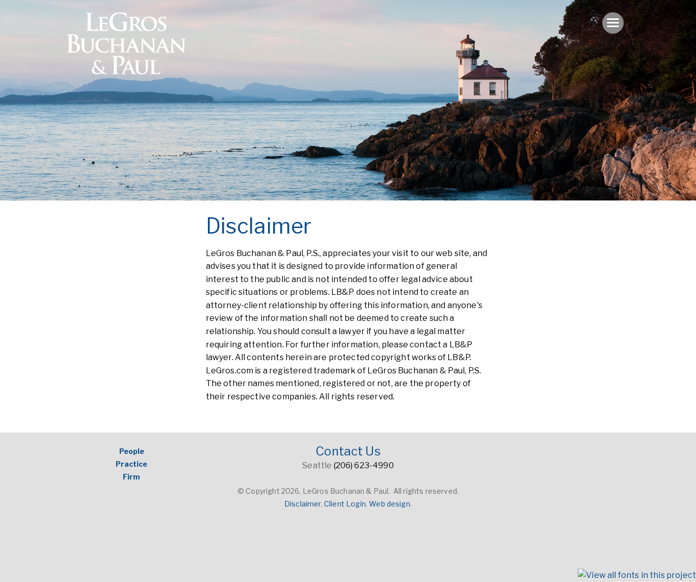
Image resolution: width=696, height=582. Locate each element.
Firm (131, 476)
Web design (389, 503)
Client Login (345, 503)
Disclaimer (302, 503)
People (131, 451)
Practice (131, 464)
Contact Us (348, 451)
